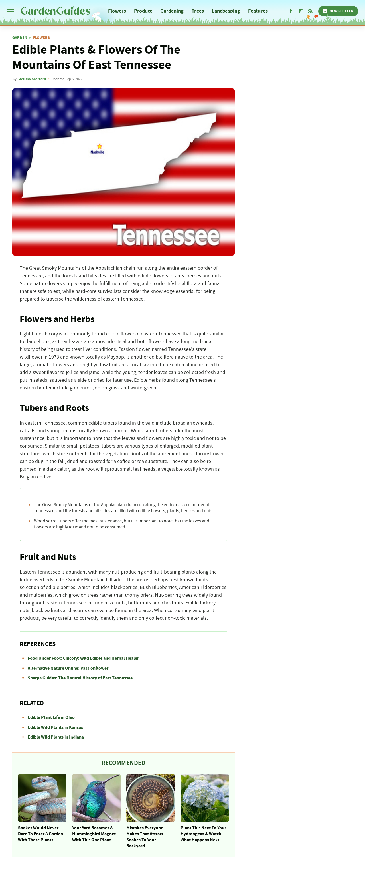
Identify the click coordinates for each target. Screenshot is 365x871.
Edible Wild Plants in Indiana (56, 737)
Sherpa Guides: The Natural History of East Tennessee (80, 678)
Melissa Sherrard (32, 79)
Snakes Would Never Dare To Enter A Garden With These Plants (40, 834)
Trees (198, 11)
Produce (143, 11)
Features (258, 11)
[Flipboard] (301, 11)
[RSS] (310, 11)
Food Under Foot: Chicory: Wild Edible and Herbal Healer (83, 658)
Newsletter (341, 11)
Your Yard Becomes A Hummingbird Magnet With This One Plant (94, 834)
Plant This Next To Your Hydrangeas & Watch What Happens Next (203, 834)
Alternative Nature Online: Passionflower (68, 668)
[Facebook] (291, 11)
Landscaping (226, 11)
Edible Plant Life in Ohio (51, 717)
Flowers (117, 11)
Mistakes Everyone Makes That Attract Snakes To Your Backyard (144, 836)
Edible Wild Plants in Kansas (55, 727)
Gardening (172, 11)
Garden (19, 38)
